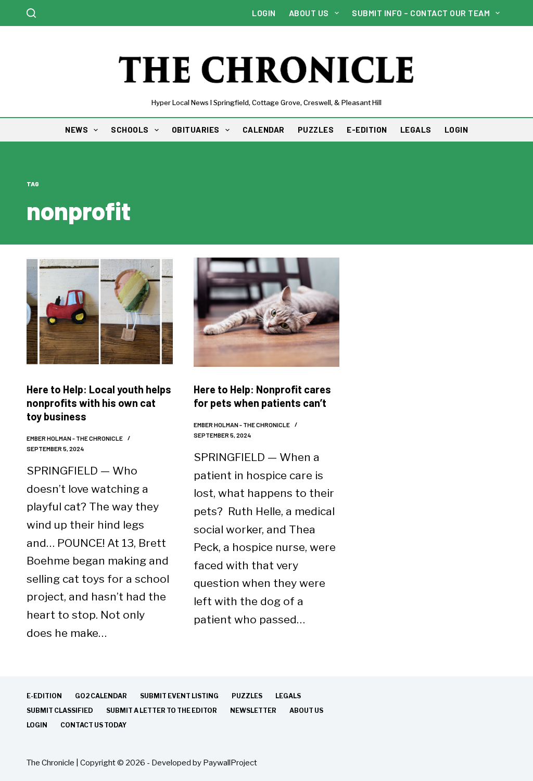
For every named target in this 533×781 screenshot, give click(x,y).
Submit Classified (60, 710)
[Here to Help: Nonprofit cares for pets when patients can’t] (267, 312)
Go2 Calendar (101, 696)
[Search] (31, 13)
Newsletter (253, 710)
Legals (288, 696)
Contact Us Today (93, 725)
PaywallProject (230, 762)
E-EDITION (367, 129)
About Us (309, 13)
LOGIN (456, 129)
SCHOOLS (130, 129)
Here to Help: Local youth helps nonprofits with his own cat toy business (99, 402)
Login (264, 13)
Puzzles (247, 696)
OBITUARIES (196, 129)
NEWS (76, 129)
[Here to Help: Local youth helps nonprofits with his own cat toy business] (100, 312)
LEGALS (416, 129)
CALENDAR (264, 129)
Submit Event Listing (179, 696)
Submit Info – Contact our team (421, 13)
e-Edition (44, 696)
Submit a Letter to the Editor (161, 710)
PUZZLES (316, 129)
